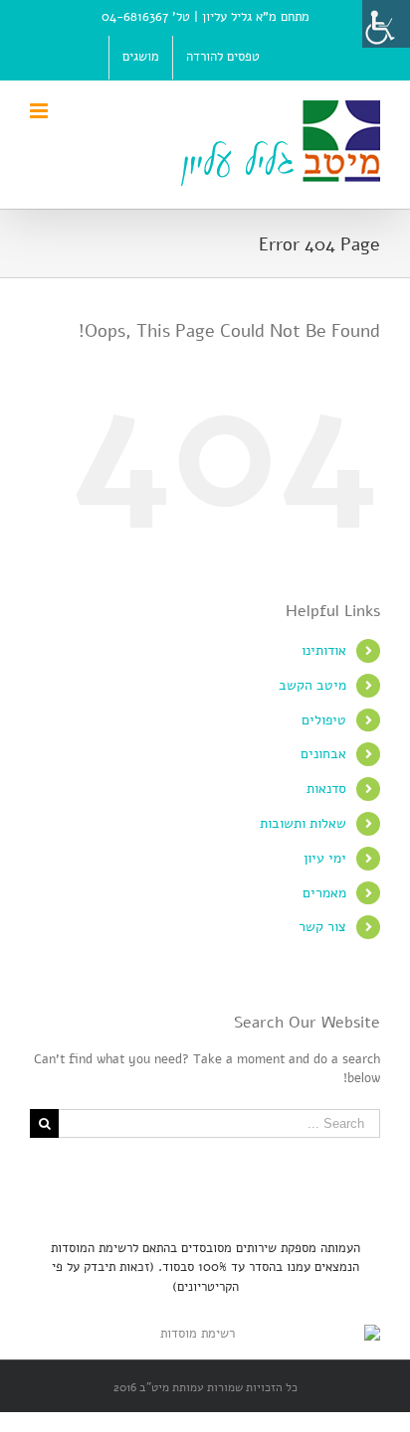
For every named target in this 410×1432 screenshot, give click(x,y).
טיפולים (324, 720)
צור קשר (322, 926)
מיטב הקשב (312, 685)
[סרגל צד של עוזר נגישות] (386, 24)
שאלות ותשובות (303, 823)
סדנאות (326, 788)
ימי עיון (325, 858)
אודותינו (324, 650)
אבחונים (323, 753)
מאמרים (324, 892)
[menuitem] (223, 58)
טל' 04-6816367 (146, 17)
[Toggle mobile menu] (40, 110)
